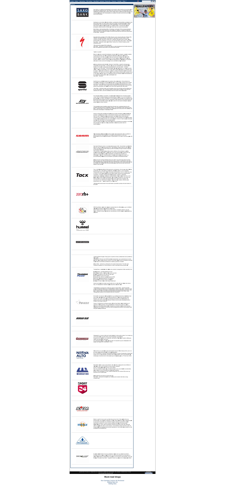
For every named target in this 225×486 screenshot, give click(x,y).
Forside (72, 1)
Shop (124, 1)
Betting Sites (112, 484)
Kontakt (120, 1)
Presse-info (108, 1)
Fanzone (114, 1)
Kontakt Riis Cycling (126, 472)
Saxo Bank (96, 1)
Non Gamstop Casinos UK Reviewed (112, 480)
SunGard (102, 1)
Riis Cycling (89, 1)
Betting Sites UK (112, 482)
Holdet (76, 1)
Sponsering (82, 1)
